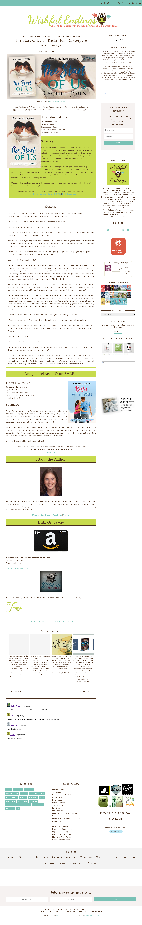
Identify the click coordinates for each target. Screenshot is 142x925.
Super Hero (22, 801)
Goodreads (33, 194)
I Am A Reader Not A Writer (63, 795)
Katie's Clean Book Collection (64, 813)
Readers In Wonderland (62, 829)
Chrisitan (29, 790)
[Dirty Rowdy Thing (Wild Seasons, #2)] (103, 291)
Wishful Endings (63, 915)
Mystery (23, 797)
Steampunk (10, 801)
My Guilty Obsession (60, 826)
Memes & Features (57, 3)
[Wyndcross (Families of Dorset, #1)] (120, 297)
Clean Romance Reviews (62, 840)
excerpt (58, 36)
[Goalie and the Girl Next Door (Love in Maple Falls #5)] (112, 297)
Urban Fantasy (24, 805)
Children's (18, 790)
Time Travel (11, 805)
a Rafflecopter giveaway (17, 569)
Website (36, 515)
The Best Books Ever (60, 824)
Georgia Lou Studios (92, 915)
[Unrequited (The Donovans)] (116, 297)
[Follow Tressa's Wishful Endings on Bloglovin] (116, 833)
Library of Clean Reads (61, 837)
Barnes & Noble (54, 194)
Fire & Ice (56, 808)
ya (18, 808)
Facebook (57, 515)
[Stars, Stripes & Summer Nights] (116, 291)
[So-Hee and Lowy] (107, 303)
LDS (42, 793)
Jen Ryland (56, 792)
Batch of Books (58, 803)
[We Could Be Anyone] (112, 291)
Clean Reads (33, 36)
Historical (34, 793)
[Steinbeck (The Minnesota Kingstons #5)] (129, 297)
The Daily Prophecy (60, 805)
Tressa (116, 266)
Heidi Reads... (57, 800)
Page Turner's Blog (60, 832)
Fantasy (24, 793)
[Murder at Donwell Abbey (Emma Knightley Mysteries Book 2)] (107, 297)
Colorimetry (57, 797)
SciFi (42, 797)
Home (4, 3)
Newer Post (17, 692)
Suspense (33, 801)
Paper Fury (56, 821)
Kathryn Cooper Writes (61, 834)
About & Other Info (20, 3)
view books (128, 276)
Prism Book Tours (80, 3)
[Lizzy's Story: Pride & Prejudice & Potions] (107, 291)
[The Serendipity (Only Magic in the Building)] (120, 304)
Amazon (43, 194)
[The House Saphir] (103, 297)
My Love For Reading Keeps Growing (67, 818)
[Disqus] (51, 730)
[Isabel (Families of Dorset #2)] (125, 297)
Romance (76, 36)
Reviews (39, 3)
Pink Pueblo (76, 909)
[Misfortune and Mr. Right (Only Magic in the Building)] (112, 304)
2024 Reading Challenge (118, 262)
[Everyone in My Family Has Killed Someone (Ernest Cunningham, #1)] (129, 291)
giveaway (67, 36)
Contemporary (47, 36)
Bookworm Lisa (58, 816)
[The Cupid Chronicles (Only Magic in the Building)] (125, 304)
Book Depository (69, 194)
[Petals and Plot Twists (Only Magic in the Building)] (116, 304)
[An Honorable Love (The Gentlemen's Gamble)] (120, 291)
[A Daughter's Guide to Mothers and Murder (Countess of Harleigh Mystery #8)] (103, 304)
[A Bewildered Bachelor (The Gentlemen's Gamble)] (125, 291)
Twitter (66, 515)
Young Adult (38, 805)
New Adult (33, 797)
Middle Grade (11, 797)
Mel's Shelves (58, 811)
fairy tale (10, 808)
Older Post (85, 692)
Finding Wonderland (60, 789)
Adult (24, 36)
